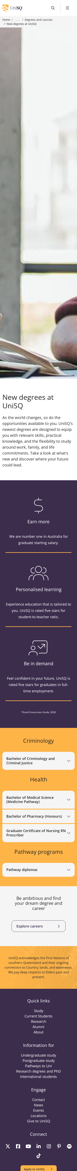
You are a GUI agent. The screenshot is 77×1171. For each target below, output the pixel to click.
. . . (17, 19)
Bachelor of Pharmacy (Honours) (34, 816)
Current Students (38, 1016)
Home (6, 20)
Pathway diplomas (22, 869)
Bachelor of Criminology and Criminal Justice (30, 760)
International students (38, 1076)
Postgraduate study (39, 1060)
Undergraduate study (38, 1055)
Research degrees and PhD (38, 1071)
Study (38, 1010)
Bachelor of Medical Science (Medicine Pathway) (30, 799)
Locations (39, 1115)
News (38, 1105)
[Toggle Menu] (67, 8)
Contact (38, 1099)
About (38, 1032)
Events (38, 1110)
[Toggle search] (53, 8)
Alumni (38, 1026)
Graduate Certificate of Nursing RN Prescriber (36, 832)
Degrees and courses (39, 20)
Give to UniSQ (38, 1121)
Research (38, 1021)
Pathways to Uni (38, 1065)
